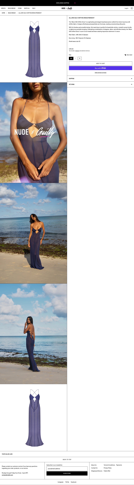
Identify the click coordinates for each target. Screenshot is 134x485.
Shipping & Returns (96, 471)
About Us (93, 465)
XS (71, 58)
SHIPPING (71, 78)
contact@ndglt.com (7, 475)
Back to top (67, 459)
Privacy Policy (107, 468)
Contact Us (94, 468)
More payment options (100, 72)
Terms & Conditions (109, 465)
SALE (33, 8)
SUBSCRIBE (67, 473)
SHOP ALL (27, 8)
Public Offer (107, 471)
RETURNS (71, 84)
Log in (126, 8)
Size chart (129, 55)
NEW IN (3, 8)
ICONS (20, 8)
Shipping (77, 50)
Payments (119, 465)
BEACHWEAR (11, 8)
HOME (3, 13)
